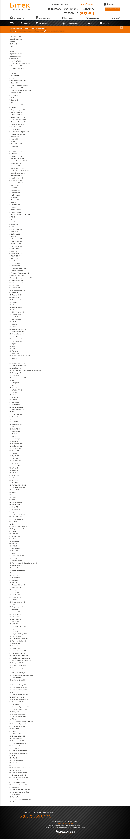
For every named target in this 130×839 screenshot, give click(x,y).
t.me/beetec (87, 4)
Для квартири (44, 18)
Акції (118, 18)
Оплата (110, 4)
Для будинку (19, 18)
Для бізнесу (70, 18)
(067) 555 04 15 (35, 816)
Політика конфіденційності (65, 823)
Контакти (91, 23)
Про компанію (72, 23)
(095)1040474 (71, 9)
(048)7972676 (54, 9)
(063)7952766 (88, 9)
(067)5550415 (70, 13)
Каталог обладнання (48, 23)
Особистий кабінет (112, 9)
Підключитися (94, 18)
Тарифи (26, 23)
